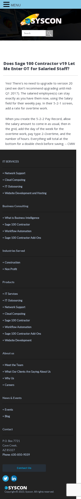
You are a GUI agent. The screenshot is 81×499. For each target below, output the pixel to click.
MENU (16, 5)
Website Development (18, 340)
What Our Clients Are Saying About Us (28, 371)
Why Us (9, 378)
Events (9, 409)
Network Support (15, 173)
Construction (12, 262)
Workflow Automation (18, 231)
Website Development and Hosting (26, 193)
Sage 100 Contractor (17, 224)
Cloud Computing (15, 179)
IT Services (11, 293)
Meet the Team (14, 365)
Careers (9, 384)
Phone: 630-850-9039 (16, 454)
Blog (7, 416)
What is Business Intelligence (22, 217)
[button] (7, 4)
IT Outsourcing (13, 186)
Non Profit (11, 269)
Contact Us (24, 468)
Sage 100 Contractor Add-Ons (23, 237)
